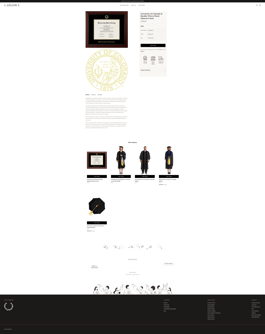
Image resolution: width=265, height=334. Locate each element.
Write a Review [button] (169, 263)
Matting (142, 34)
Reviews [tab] (94, 266)
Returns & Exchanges (256, 315)
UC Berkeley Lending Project (170, 308)
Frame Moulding (143, 30)
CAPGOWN (9, 329)
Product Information (145, 70)
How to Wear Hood (256, 306)
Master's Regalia (211, 308)
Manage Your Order (256, 302)
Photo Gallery (167, 306)
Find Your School (124, 5)
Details (87, 94)
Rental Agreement (255, 317)
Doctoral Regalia (211, 304)
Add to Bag (153, 45)
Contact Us (254, 304)
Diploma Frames (211, 317)
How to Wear (141, 5)
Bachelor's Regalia (211, 311)
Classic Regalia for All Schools (214, 313)
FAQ (253, 308)
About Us (133, 5)
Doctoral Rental (211, 306)
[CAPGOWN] (12, 5)
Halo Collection (211, 315)
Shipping (253, 313)
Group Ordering (255, 311)
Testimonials (166, 304)
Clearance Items (211, 319)
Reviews (100, 94)
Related (94, 94)
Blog (165, 311)
